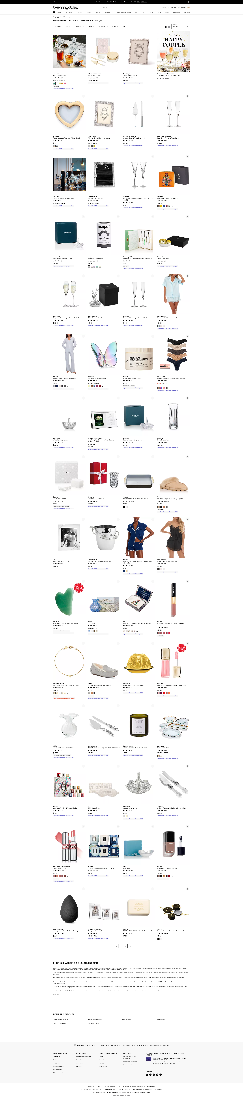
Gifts (58, 17)
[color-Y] (164, 206)
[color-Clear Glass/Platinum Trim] (57, 146)
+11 (67, 693)
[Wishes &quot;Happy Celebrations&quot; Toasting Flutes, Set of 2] (139, 174)
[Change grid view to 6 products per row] (169, 27)
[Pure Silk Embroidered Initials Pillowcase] (139, 599)
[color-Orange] (62, 83)
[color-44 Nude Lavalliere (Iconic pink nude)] (54, 876)
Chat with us (56, 1056)
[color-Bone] (100, 267)
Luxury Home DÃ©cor (60, 1019)
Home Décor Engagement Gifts (61, 972)
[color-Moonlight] (159, 507)
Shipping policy (57, 1069)
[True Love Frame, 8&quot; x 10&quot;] (69, 537)
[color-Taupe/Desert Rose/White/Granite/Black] (167, 388)
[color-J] (60, 693)
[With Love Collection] (104, 51)
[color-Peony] (97, 386)
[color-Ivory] (164, 326)
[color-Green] (97, 631)
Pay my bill (79, 1066)
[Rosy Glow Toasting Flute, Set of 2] (173, 114)
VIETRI (160, 981)
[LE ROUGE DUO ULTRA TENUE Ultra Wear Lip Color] (173, 599)
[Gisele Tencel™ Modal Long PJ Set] (69, 354)
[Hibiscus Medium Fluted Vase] (69, 724)
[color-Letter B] (126, 631)
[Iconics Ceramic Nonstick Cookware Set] (173, 907)
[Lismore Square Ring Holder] (139, 416)
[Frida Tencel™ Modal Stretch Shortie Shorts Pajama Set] (139, 537)
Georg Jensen (170, 986)
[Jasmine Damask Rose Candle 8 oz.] (139, 724)
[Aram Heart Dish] (173, 234)
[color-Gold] (94, 146)
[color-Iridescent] (89, 386)
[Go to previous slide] (54, 2)
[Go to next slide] (186, 2)
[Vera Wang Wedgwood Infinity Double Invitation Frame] (104, 416)
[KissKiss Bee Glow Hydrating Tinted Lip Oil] (173, 661)
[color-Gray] (167, 507)
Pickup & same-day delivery (130, 1064)
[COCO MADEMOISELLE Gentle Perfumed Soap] (139, 907)
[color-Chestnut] (164, 507)
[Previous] (55, 51)
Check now (172, 1063)
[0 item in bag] (188, 7)
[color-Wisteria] (94, 267)
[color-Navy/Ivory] (57, 386)
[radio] (54, 83)
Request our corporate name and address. (138, 1092)
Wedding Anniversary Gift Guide (61, 991)
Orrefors (172, 972)
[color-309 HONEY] (167, 693)
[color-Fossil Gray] (89, 267)
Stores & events (127, 1068)
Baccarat (186, 972)
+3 (171, 693)
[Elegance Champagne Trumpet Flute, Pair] (139, 294)
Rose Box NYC (179, 972)
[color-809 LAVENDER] (161, 693)
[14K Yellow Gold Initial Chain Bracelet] (69, 661)
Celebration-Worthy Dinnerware (61, 981)
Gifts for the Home (60, 1023)
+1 (67, 386)
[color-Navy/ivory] (124, 571)
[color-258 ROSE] (159, 693)
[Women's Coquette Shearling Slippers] (173, 475)
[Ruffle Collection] (173, 724)
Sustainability (103, 1066)
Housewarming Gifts (95, 1019)
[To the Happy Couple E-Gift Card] (173, 51)
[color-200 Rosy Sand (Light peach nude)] (57, 876)
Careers (101, 1063)
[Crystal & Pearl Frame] (139, 51)
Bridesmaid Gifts (93, 1023)
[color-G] (62, 693)
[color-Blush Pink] (92, 267)
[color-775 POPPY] (164, 693)
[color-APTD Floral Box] (164, 388)
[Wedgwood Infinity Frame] (104, 907)
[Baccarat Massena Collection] (69, 174)
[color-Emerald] (57, 83)
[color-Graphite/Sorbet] (65, 386)
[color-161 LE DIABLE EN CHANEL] (161, 876)
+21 (172, 206)
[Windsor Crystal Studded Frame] (104, 114)
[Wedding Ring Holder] (69, 416)
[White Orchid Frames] (104, 174)
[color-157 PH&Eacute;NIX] (164, 876)
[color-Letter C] (129, 631)
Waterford (154, 977)
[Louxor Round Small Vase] (104, 475)
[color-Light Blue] (159, 326)
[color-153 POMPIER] (169, 876)
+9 (171, 633)
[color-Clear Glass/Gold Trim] (54, 146)
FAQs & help (56, 1063)
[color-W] (169, 206)
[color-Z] (161, 206)
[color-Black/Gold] (124, 507)
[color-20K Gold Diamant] (92, 386)
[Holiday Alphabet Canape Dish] (173, 174)
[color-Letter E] (134, 631)
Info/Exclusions (164, 1045)
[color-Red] (100, 386)
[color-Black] (161, 507)
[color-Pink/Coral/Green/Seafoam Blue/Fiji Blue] (161, 388)
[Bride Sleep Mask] (104, 784)
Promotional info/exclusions (160, 1063)
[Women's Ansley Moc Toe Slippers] (104, 661)
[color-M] (65, 693)
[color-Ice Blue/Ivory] (54, 386)
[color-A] (159, 206)
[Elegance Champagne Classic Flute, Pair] (69, 294)
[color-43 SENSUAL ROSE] (167, 633)
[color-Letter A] (124, 631)
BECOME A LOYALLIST (103, 2)
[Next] (83, 51)
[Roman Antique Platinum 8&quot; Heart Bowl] (69, 114)
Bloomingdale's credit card (83, 1056)
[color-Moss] (60, 83)
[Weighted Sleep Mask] (104, 234)
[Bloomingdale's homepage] (54, 17)
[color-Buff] (161, 326)
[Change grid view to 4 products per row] (165, 27)
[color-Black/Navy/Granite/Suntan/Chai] (159, 388)
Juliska (156, 981)
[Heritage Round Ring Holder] (69, 234)
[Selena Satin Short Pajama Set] (173, 294)
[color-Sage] (97, 267)
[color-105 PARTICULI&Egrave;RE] (159, 876)
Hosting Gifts (126, 1019)
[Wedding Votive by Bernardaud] (139, 661)
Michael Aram (162, 986)
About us (101, 1056)
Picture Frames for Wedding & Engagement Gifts (66, 986)
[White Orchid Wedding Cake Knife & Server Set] (104, 724)
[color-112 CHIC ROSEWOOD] (161, 633)
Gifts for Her (161, 1019)
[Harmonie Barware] (69, 51)
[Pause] (189, 2)
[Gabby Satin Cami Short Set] (173, 537)
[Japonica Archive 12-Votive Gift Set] (69, 784)
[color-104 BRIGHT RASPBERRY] (169, 633)
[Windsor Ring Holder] (139, 784)
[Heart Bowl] (139, 844)
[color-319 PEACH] (169, 693)
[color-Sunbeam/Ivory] (126, 571)
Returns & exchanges (58, 1066)
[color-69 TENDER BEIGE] (159, 633)
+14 (137, 631)
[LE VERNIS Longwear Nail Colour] (173, 844)
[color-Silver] (89, 146)
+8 (102, 386)
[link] (69, 81)
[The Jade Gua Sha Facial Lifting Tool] (69, 599)
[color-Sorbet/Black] (60, 386)
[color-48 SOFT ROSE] (164, 633)
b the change (103, 1060)
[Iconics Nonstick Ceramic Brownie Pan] (139, 475)
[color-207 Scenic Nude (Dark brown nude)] (65, 876)
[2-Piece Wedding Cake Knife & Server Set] (173, 784)
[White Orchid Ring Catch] (104, 294)
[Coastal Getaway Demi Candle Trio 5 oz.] (104, 844)
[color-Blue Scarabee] (94, 386)
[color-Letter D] (132, 631)
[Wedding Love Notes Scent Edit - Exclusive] (139, 234)
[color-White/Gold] (126, 507)
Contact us (56, 1060)
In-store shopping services (130, 1061)
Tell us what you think (59, 1072)
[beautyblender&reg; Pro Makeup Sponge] (69, 907)
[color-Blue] (89, 631)
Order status (79, 1063)
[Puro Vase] (104, 599)
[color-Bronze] (92, 146)
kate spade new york (180, 986)
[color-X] (167, 206)
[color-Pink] (65, 83)
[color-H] (57, 693)
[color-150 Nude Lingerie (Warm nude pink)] (60, 876)
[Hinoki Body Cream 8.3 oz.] (139, 354)
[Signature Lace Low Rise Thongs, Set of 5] (173, 354)
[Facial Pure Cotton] (69, 475)
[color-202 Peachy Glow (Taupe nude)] (62, 876)
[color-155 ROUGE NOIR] (167, 876)
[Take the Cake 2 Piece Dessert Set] (139, 114)
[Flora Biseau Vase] (173, 416)
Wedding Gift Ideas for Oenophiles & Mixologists (66, 977)
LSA (160, 977)
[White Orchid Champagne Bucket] (104, 537)
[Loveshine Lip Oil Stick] (69, 844)
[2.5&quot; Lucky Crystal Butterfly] (104, 354)
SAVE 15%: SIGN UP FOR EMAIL (86, 1045)
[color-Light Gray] (89, 693)
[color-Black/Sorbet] (62, 386)
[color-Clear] (54, 83)
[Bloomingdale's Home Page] (65, 8)
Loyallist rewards (81, 1060)
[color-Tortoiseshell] (94, 631)
